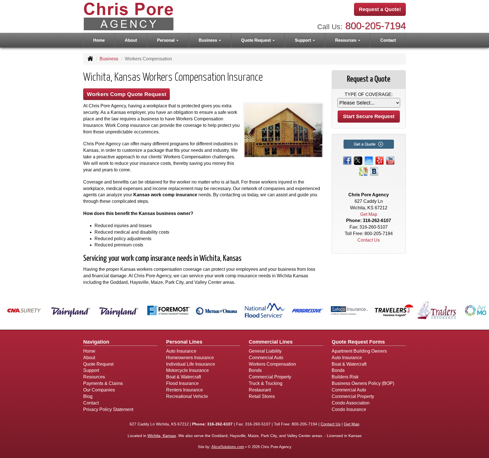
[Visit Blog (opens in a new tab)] (374, 171)
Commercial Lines (271, 342)
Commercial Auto (266, 357)
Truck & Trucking (265, 383)
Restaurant (260, 389)
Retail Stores (262, 396)
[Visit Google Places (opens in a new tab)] (363, 171)
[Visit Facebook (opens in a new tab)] (347, 160)
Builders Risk (345, 376)
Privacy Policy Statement (108, 409)
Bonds (255, 370)
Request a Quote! (380, 9)
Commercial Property (270, 376)
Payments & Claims (103, 383)
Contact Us (368, 240)
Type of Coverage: (369, 94)
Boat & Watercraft (183, 376)
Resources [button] (346, 40)
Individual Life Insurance (190, 364)
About (131, 40)
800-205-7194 (375, 25)
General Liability (265, 351)
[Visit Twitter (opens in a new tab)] (358, 160)
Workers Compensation (272, 364)
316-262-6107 (377, 220)
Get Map (368, 214)
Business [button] (208, 40)
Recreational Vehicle (187, 396)
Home (99, 40)
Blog (88, 396)
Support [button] (303, 40)
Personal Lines (184, 342)
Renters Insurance (184, 389)
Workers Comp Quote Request (126, 94)
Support (91, 370)
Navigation (96, 342)
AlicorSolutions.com (227, 447)
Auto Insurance (181, 351)
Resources (94, 376)
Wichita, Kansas (161, 435)
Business (109, 58)
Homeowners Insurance (190, 357)
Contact (388, 40)
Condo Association (351, 403)
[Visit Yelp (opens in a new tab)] (379, 160)
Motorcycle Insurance (187, 370)
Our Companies (99, 389)
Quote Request (98, 364)
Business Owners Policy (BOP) (363, 383)
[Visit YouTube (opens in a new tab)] (390, 160)
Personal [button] (166, 40)
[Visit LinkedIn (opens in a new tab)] (368, 160)
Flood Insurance (182, 383)
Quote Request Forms (358, 342)
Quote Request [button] (256, 40)
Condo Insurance (349, 409)
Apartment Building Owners (359, 351)
